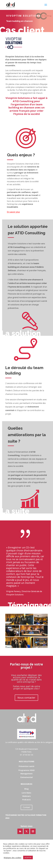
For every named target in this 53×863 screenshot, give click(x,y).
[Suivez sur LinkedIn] (20, 831)
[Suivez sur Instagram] (33, 831)
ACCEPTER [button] (28, 857)
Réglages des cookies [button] (12, 857)
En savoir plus (13, 212)
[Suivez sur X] (26, 831)
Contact (26, 807)
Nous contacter (26, 697)
